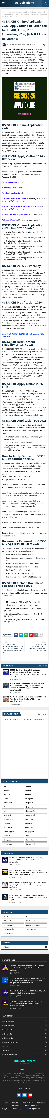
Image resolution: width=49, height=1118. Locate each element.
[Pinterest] (31, 635)
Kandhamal (30, 815)
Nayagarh (30, 831)
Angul (6, 786)
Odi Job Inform (23, 1108)
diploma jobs (25, 1038)
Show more (42, 666)
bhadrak (7, 794)
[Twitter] (21, 635)
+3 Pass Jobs (8, 925)
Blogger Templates (20, 1111)
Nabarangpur (9, 831)
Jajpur (6, 811)
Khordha (7, 823)
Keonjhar (29, 819)
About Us (15, 1103)
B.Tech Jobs (8, 921)
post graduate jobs (25, 1054)
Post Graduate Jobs (33, 925)
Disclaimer (41, 1103)
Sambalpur (30, 840)
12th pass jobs (25, 1025)
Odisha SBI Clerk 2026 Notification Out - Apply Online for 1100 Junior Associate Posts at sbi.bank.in (26, 860)
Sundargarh (30, 844)
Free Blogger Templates (31, 1112)
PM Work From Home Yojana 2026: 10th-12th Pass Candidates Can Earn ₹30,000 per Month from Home (28, 699)
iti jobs (25, 1046)
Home (4, 12)
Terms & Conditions (30, 1106)
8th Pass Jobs (31, 921)
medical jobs (25, 1050)
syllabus (25, 947)
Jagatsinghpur (31, 807)
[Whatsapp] (26, 635)
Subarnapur (8, 844)
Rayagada (7, 840)
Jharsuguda (30, 811)
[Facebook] (16, 635)
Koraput (29, 823)
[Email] (35, 635)
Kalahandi (7, 815)
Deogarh (29, 799)
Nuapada (7, 836)
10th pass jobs (25, 1021)
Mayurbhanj (30, 827)
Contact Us (15, 1106)
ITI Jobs (6, 917)
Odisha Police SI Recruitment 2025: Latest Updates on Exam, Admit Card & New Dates (28, 992)
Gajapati (29, 803)
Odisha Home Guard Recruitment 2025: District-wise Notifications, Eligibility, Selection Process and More (27, 968)
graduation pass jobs (25, 1042)
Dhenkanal (8, 803)
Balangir (29, 786)
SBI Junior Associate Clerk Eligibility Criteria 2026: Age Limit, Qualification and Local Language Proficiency (27, 885)
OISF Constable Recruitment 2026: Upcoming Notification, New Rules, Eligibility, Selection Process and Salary (26, 1003)
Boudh (28, 794)
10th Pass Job (31, 929)
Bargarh (29, 790)
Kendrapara (8, 819)
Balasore (7, 790)
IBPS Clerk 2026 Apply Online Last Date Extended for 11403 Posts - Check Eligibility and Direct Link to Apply (28, 897)
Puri (27, 836)
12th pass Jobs (9, 929)
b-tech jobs (25, 1034)
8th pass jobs (25, 1030)
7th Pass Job (8, 933)
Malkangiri (8, 827)
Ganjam (7, 807)
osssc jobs (11, 12)
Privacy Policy (28, 1103)
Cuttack (6, 799)
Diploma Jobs (31, 917)
